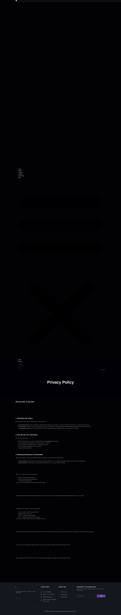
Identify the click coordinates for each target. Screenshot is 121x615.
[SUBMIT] (101, 596)
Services (20, 172)
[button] (60, 268)
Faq (19, 177)
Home (19, 169)
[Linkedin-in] (17, 598)
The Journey (21, 175)
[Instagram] (20, 598)
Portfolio (20, 174)
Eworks (20, 170)
